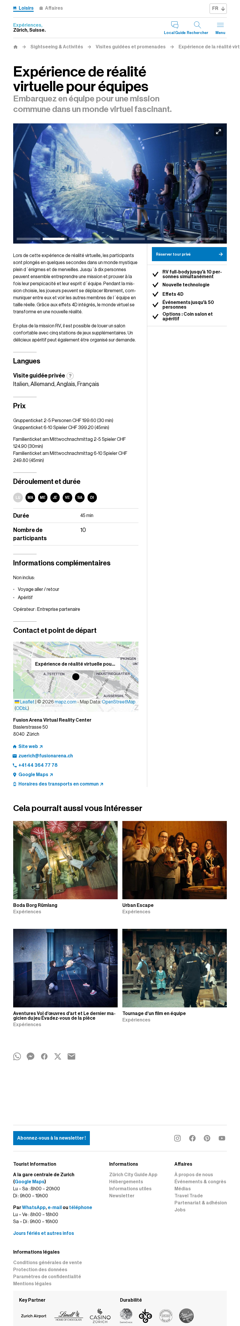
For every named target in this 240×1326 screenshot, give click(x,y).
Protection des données (40, 1269)
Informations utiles (130, 1188)
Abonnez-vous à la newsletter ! (51, 1138)
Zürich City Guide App (133, 1174)
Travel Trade (188, 1196)
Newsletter (121, 1196)
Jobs (180, 1210)
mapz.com (66, 702)
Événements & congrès (200, 1181)
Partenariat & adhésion (200, 1203)
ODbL (22, 708)
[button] (75, 676)
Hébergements (126, 1181)
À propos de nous (193, 1174)
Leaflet (27, 702)
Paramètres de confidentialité (47, 1276)
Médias (182, 1188)
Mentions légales (32, 1283)
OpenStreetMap (119, 702)
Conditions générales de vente (47, 1262)
